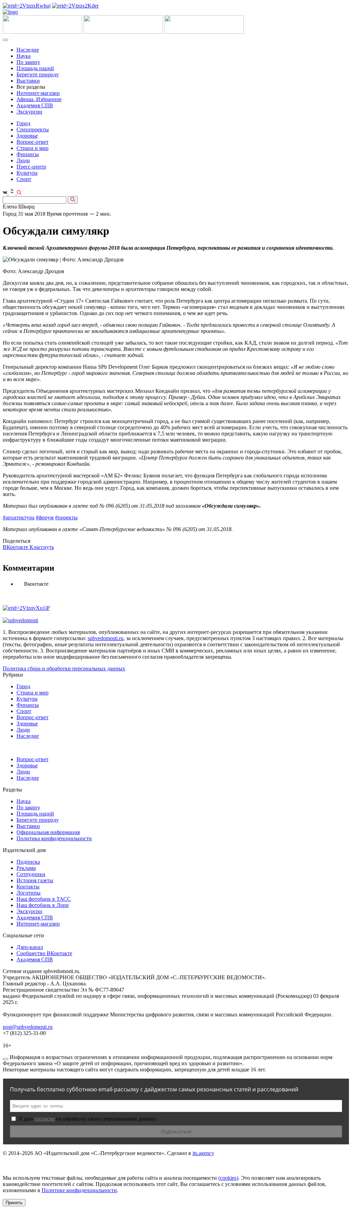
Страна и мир (32, 148)
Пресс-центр (31, 167)
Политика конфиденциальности (54, 838)
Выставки (28, 81)
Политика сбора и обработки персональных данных (64, 668)
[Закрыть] (5, 1059)
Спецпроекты (32, 129)
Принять (14, 1202)
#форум (45, 517)
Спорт (23, 179)
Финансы (27, 154)
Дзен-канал (29, 947)
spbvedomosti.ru (105, 638)
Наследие (27, 50)
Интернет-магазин (38, 93)
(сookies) (228, 1178)
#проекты (66, 517)
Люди (23, 160)
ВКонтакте (16, 547)
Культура (26, 173)
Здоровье (27, 136)
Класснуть (42, 547)
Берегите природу (37, 74)
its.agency (203, 1153)
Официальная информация (48, 832)
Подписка (28, 862)
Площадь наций (35, 68)
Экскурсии (29, 112)
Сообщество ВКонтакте (44, 953)
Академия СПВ (34, 105)
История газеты (34, 880)
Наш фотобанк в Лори (42, 905)
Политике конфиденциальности (79, 1190)
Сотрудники (30, 874)
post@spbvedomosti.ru (28, 1027)
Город (23, 123)
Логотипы (28, 893)
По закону (28, 62)
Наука (23, 56)
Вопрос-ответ (32, 142)
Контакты (28, 886)
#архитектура (18, 517)
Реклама (26, 868)
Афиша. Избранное (39, 99)
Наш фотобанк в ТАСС (43, 899)
